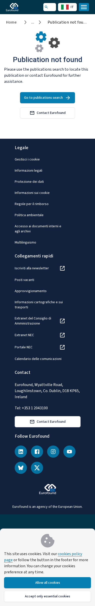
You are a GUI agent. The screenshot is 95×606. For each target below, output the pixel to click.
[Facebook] (37, 452)
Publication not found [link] (68, 22)
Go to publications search (43, 97)
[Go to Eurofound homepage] (19, 7)
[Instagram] (53, 452)
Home (11, 22)
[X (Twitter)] (37, 468)
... (32, 22)
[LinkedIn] (21, 452)
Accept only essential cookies (47, 596)
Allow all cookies (47, 582)
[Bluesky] (21, 468)
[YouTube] (69, 452)
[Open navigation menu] (84, 7)
